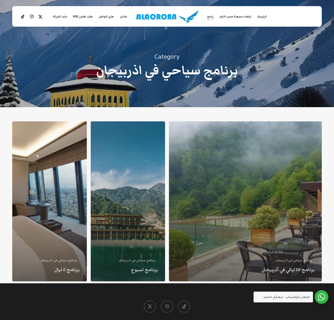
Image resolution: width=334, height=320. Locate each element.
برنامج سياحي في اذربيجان (294, 261)
